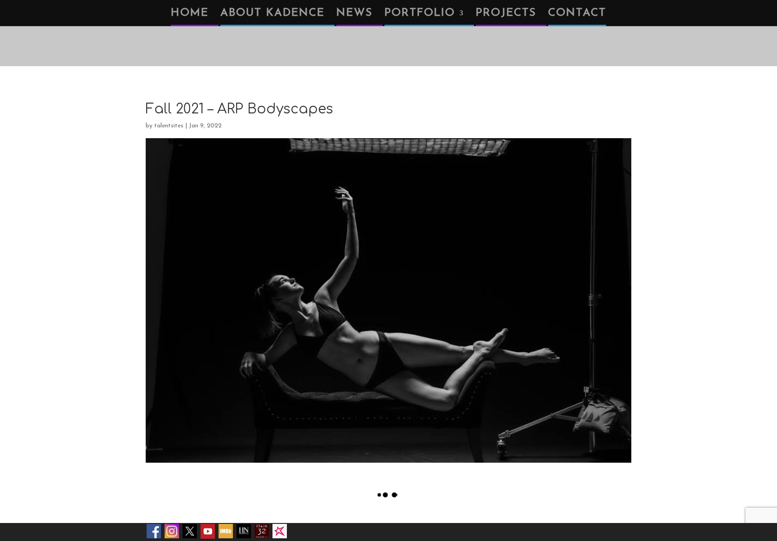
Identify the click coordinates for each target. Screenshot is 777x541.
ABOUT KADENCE (272, 14)
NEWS (354, 14)
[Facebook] (154, 530)
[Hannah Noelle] (244, 530)
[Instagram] (172, 530)
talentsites (168, 125)
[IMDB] (226, 530)
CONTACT (577, 14)
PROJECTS (506, 14)
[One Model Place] (280, 530)
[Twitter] (190, 530)
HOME (190, 14)
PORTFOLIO (419, 14)
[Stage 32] (262, 530)
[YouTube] (208, 530)
